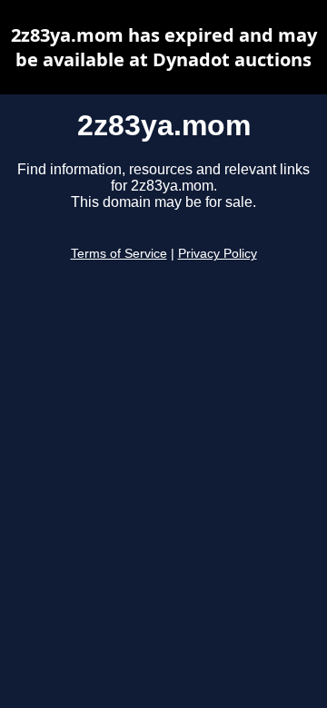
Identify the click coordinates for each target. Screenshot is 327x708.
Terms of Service (119, 254)
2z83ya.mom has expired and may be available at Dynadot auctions (164, 47)
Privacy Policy (217, 254)
